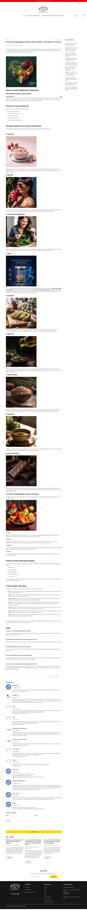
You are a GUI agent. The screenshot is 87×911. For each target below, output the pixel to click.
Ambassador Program (49, 901)
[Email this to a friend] (60, 676)
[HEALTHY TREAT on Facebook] (11, 894)
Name (7, 815)
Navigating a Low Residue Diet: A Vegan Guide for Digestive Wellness (14, 841)
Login (80, 3)
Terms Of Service (48, 899)
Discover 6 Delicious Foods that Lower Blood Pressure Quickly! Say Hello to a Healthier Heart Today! (71, 49)
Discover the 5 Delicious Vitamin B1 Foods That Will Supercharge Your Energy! (71, 63)
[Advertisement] (43, 27)
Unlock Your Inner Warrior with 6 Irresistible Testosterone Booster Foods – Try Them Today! (71, 74)
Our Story (27, 887)
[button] (25, 15)
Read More (9, 857)
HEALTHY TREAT (13, 906)
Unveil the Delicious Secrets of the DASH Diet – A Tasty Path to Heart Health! (71, 83)
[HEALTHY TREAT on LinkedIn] (16, 894)
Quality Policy (28, 889)
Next (60, 39)
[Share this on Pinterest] (56, 676)
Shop (45, 892)
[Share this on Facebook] (53, 676)
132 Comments (28, 848)
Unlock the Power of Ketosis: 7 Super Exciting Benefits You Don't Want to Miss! (71, 79)
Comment (8, 820)
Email (36, 815)
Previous (56, 39)
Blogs (45, 894)
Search (45, 887)
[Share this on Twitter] (50, 676)
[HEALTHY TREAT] (43, 9)
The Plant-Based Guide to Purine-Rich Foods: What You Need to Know (71, 59)
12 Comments (20, 45)
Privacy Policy (47, 896)
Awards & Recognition (30, 892)
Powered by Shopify (21, 906)
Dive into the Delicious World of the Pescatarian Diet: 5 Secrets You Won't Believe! (52, 841)
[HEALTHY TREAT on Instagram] (14, 894)
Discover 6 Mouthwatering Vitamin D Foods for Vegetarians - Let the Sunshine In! (71, 68)
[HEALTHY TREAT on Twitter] (18, 894)
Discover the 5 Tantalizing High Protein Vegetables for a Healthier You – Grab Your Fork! (71, 88)
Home (45, 889)
